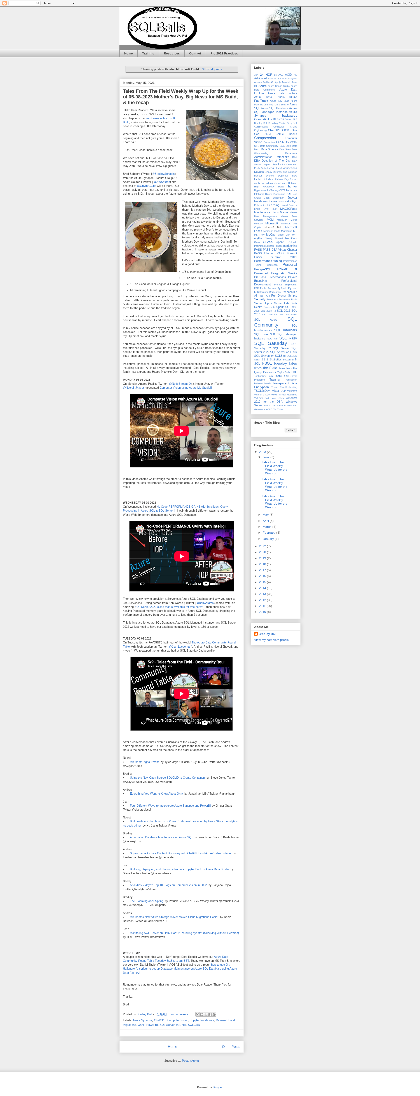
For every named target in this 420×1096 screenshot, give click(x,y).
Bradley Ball (260, 123)
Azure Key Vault (279, 101)
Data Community (269, 146)
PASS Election (264, 253)
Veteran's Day (262, 394)
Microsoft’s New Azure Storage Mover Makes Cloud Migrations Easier (174, 917)
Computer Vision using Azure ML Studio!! (186, 387)
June (266, 457)
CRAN (293, 142)
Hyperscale (260, 190)
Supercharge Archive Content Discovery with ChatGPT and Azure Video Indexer (180, 853)
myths (258, 238)
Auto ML (286, 82)
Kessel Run (276, 201)
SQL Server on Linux (173, 1024)
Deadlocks (278, 164)
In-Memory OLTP (276, 190)
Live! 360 (270, 209)
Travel (274, 387)
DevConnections (286, 168)
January (269, 538)
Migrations (129, 1024)
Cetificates (279, 126)
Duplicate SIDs (287, 175)
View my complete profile (271, 640)
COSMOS (282, 142)
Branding (273, 123)
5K (275, 74)
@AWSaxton (162, 182)
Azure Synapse (142, 1020)
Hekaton (292, 183)
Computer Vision (177, 1020)
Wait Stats (278, 398)
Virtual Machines (288, 394)
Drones (270, 175)
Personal (290, 264)
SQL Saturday (270, 343)
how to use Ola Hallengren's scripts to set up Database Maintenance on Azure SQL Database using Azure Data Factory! (180, 968)
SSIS (265, 359)
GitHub (293, 179)
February (269, 532)
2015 (263, 582)
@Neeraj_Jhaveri (134, 387)
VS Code (264, 398)
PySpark (282, 288)
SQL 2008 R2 (268, 310)
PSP (256, 288)
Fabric (270, 179)
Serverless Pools (288, 299)
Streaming (288, 359)
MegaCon (282, 220)
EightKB (259, 179)
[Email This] (197, 1014)
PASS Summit (287, 253)
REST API (264, 295)
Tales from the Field (275, 365)
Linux (257, 209)
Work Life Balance (274, 405)
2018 (263, 564)
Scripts (292, 295)
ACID (288, 74)
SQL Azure (265, 319)
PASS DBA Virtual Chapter (280, 249)
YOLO (269, 409)
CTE (256, 146)
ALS (284, 78)
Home (128, 53)
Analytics (292, 78)
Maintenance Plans (266, 212)
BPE (294, 119)
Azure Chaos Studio (279, 86)
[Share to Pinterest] (214, 1014)
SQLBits (280, 355)
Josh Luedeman (274, 197)
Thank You (281, 376)
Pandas (279, 246)
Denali (271, 168)
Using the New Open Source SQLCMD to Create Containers (168, 777)
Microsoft (271, 223)
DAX (294, 157)
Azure (263, 85)
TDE (294, 372)
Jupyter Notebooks (202, 1020)
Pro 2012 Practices (224, 53)
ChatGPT (160, 1020)
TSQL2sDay (262, 390)
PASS (258, 249)
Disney (268, 172)
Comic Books (286, 134)
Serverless (272, 299)
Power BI (152, 1024)
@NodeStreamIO (180, 383)
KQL (294, 201)
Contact (195, 53)
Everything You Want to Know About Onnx (157, 793)
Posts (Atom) (190, 1060)
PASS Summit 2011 (275, 257)
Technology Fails (263, 376)
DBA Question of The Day (272, 160)
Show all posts (212, 69)
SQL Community (275, 322)
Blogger (217, 1087)
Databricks (282, 157)
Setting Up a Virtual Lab (271, 303)
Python (292, 288)
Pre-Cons (260, 277)
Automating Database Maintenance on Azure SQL (161, 837)
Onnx (141, 1024)
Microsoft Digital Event (145, 762)
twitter (275, 390)
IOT (289, 194)
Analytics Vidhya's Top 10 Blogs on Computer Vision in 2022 (168, 885)
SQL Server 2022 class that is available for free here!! (169, 606)
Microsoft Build (225, 1020)
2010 (263, 612)
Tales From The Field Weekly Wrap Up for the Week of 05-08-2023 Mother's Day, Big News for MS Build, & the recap (180, 96)
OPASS (268, 242)
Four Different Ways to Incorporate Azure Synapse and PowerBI (170, 805)
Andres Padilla (262, 82)
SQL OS (272, 338)
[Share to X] (206, 1014)
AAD (280, 74)
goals (257, 183)
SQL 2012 (283, 310)
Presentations (277, 277)
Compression (265, 138)
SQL (288, 307)
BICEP (280, 119)
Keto (287, 201)
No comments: (180, 1014)
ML (295, 230)
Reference (262, 292)
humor (292, 186)
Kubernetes (260, 205)
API (272, 82)
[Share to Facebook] (210, 1014)
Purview (272, 288)
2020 (263, 552)
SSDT (257, 359)
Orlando (293, 242)
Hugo (281, 186)
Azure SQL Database (274, 108)
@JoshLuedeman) (180, 646)
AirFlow (272, 78)
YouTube (278, 409)
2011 (262, 606)
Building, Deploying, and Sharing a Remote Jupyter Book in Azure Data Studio (179, 869)
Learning (273, 205)
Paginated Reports (264, 246)
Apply (278, 82)
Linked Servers (289, 205)
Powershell (261, 273)
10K (256, 74)
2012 (263, 600)
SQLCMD (194, 1024)
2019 (263, 558)
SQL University (264, 355)
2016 (263, 576)
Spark (280, 307)
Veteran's (292, 391)
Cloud (267, 134)
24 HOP (266, 74)
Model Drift (284, 234)
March (267, 526)
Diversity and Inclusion (285, 172)
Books (288, 119)
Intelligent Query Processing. (270, 194)
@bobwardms (205, 603)
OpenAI (280, 242)
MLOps (270, 234)
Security (259, 299)
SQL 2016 (266, 314)
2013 (263, 594)
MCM (270, 219)
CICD (285, 130)
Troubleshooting (288, 387)
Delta (263, 168)
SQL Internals (285, 330)
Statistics (276, 359)
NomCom (291, 238)
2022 (263, 546)
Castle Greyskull (288, 123)
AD (295, 74)
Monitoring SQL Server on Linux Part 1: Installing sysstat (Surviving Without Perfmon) (185, 933)
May (266, 514)
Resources (172, 53)
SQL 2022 (278, 314)
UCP (283, 391)
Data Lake (285, 146)
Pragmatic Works (284, 273)
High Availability (264, 186)
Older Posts (231, 1047)
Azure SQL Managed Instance (275, 110)
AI (265, 78)
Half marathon (272, 183)
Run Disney (279, 295)
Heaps (283, 183)
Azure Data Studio (269, 97)
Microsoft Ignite (271, 231)
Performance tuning (268, 260)
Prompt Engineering (285, 284)
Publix (263, 288)
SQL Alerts (291, 314)
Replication (275, 292)
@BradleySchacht (163, 173)
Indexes (291, 190)
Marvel (284, 212)
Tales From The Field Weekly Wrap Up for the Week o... (274, 467)
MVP (294, 234)
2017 (263, 570)
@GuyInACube (146, 185)
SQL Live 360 (264, 334)
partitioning (290, 245)
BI (274, 119)
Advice (258, 78)
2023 (263, 452)
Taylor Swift (283, 372)
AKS (279, 78)
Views (274, 394)
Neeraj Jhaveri (273, 238)
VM (256, 398)
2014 (263, 588)
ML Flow (259, 234)
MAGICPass (288, 208)
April (266, 521)
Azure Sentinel (281, 104)
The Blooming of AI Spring (146, 901)
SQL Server (281, 348)
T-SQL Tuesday (274, 363)
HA (262, 183)
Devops (259, 171)
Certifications (261, 126)
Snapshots (269, 307)
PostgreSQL (262, 269)
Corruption (269, 142)
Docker (258, 175)
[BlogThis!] (202, 1014)
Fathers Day (282, 179)
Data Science (269, 149)
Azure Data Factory (282, 93)
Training (148, 53)
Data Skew (285, 149)
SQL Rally (288, 338)
